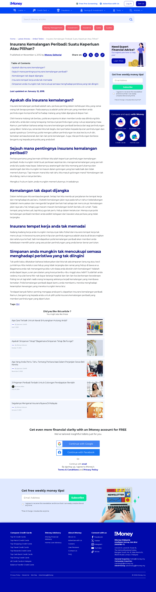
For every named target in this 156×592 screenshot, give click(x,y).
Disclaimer (25, 575)
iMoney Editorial (53, 55)
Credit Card (42, 10)
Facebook (98, 537)
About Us (71, 537)
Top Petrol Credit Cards (19, 540)
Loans (20, 10)
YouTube (98, 548)
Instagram (98, 544)
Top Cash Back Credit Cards (21, 554)
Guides (109, 28)
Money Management (53, 28)
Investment (73, 28)
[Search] (131, 19)
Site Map (34, 575)
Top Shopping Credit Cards (21, 544)
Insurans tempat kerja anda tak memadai (32, 80)
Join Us (141, 4)
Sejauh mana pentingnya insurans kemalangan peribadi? (40, 72)
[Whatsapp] (97, 55)
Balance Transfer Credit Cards (22, 565)
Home (12, 39)
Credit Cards (120, 143)
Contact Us (72, 551)
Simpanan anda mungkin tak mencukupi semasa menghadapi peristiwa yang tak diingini (55, 84)
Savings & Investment (93, 10)
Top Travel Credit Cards (19, 547)
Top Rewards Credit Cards (20, 551)
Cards (98, 28)
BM (18, 304)
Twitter (97, 541)
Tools (118, 10)
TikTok (96, 552)
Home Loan (134, 143)
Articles (137, 10)
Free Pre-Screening (88, 4)
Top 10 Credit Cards (18, 537)
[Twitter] (91, 55)
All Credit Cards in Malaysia (20, 561)
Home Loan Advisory (53, 543)
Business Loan (134, 129)
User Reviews (73, 547)
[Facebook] (85, 55)
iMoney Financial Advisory (51, 538)
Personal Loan (120, 129)
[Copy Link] (102, 55)
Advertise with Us (111, 4)
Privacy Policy (90, 470)
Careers (71, 544)
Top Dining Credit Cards (19, 558)
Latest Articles (24, 39)
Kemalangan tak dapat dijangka (27, 76)
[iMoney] (16, 3)
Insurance (65, 10)
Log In (129, 4)
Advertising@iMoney (46, 575)
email (84, 464)
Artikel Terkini (38, 39)
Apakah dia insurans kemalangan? (28, 67)
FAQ (70, 554)
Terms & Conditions (68, 470)
